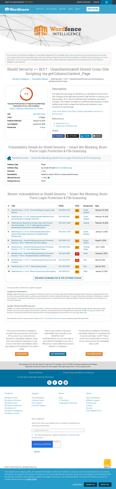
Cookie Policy (31, 479)
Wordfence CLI (10, 408)
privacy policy (37, 437)
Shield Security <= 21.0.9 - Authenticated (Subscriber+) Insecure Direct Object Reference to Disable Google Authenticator (31, 234)
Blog (61, 398)
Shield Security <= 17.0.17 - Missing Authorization (29, 266)
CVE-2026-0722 (64, 210)
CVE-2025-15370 (65, 232)
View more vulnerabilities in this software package (58, 278)
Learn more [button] (21, 354)
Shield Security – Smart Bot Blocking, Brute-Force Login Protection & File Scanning (56, 157)
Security (89, 408)
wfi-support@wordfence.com (51, 318)
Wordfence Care (11, 403)
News (70, 9)
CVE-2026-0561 (64, 216)
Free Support (37, 403)
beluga (42, 127)
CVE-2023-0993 (64, 266)
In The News (64, 400)
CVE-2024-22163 (39, 114)
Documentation (38, 398)
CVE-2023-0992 (64, 260)
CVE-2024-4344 (64, 247)
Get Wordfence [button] (58, 354)
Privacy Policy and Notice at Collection (78, 373)
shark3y (86, 223)
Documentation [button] (94, 354)
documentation (73, 57)
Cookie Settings (77, 484)
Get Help (29, 2)
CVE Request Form (93, 411)
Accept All (90, 484)
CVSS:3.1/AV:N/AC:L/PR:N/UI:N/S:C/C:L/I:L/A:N (26, 109)
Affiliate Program (93, 400)
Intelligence (51, 9)
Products (40, 9)
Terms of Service (35, 373)
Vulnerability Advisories (68, 403)
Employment (91, 403)
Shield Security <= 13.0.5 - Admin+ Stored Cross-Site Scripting (33, 271)
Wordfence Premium (13, 400)
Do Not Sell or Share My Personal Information (35, 377)
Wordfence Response (13, 405)
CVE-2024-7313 (64, 240)
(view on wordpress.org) (63, 168)
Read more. (17, 300)
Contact (89, 405)
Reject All (105, 484)
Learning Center (38, 400)
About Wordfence (93, 398)
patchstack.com (62, 123)
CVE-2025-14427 (65, 223)
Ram (85, 260)
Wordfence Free (11, 398)
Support (62, 9)
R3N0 (85, 271)
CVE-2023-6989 (64, 253)
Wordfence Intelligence (14, 411)
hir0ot (85, 253)
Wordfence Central (12, 413)
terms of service (69, 435)
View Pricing (92, 9)
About (77, 9)
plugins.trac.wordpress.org (66, 126)
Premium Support (39, 405)
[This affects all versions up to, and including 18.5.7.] (49, 178)
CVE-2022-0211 (64, 271)
